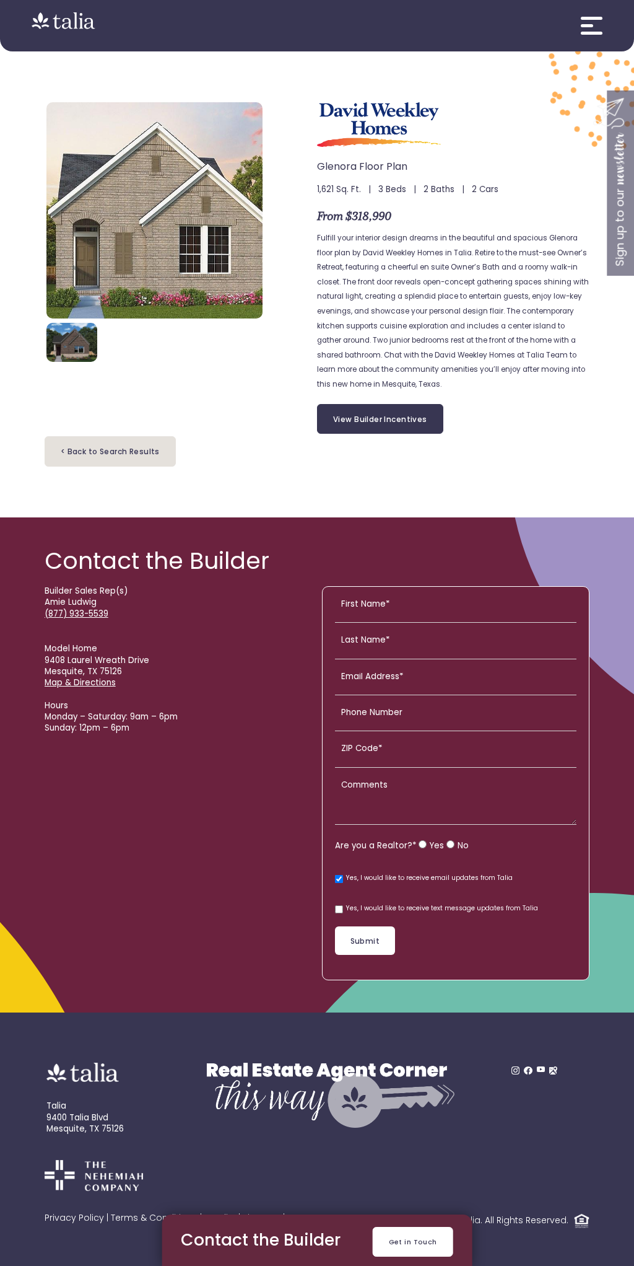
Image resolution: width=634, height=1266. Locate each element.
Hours (56, 706)
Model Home (71, 649)
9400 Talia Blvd (77, 1118)
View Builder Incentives (380, 420)
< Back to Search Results (110, 452)
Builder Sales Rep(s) (86, 591)
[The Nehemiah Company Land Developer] (94, 1189)
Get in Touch (413, 1242)
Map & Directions (80, 683)
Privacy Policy (74, 1218)
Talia (56, 1106)
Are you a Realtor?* (375, 846)
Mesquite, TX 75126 (85, 1129)
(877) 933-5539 (76, 614)
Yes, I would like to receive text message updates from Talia (442, 908)
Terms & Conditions (154, 1218)
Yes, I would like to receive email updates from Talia (429, 878)
